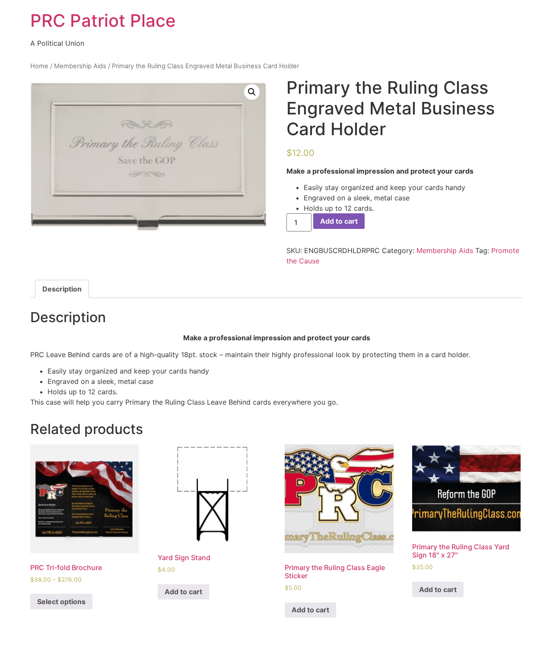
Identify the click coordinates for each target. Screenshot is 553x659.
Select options (61, 601)
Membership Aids (80, 66)
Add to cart (339, 221)
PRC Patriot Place (103, 20)
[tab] (62, 289)
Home (39, 66)
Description (62, 289)
